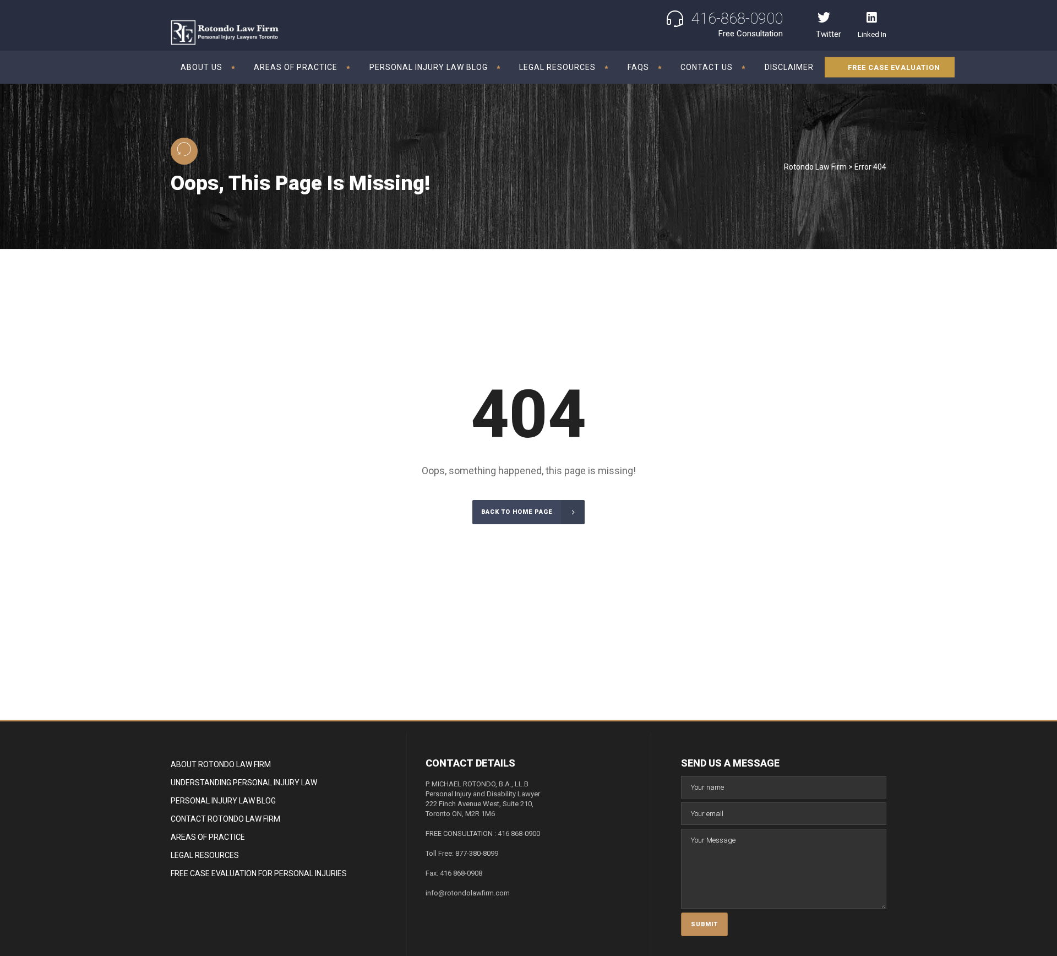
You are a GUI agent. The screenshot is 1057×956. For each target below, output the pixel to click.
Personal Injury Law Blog (223, 800)
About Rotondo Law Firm (221, 764)
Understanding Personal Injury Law (244, 782)
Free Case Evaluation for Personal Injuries (259, 873)
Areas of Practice (208, 837)
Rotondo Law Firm (815, 167)
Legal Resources (205, 855)
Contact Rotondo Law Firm (225, 818)
